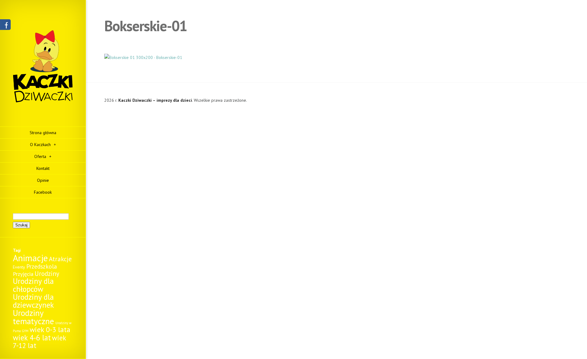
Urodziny (47, 273)
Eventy (19, 267)
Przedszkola (41, 266)
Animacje (30, 258)
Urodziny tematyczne (33, 316)
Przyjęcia (23, 273)
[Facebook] (5, 27)
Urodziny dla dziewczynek (33, 301)
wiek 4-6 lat (32, 338)
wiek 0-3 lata (50, 329)
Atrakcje (60, 259)
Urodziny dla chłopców (33, 285)
